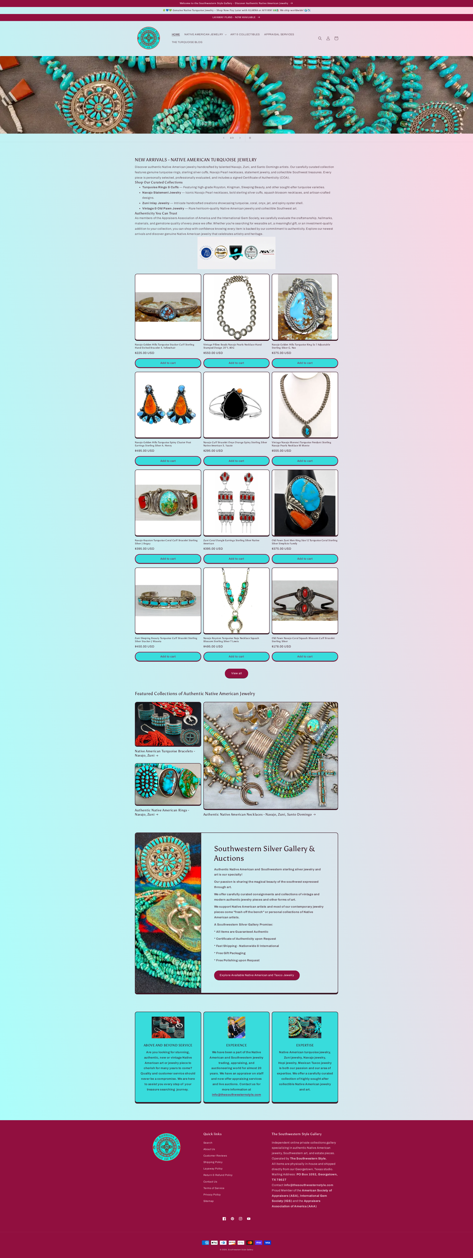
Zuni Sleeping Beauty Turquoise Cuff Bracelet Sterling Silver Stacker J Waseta (166, 640)
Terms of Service (213, 1188)
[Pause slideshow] (249, 138)
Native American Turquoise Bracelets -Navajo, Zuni (165, 753)
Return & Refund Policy (218, 1175)
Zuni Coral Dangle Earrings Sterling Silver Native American (231, 542)
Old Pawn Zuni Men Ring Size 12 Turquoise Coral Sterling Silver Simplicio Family (304, 542)
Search (207, 1142)
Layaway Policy (213, 1168)
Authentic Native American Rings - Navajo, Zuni (162, 812)
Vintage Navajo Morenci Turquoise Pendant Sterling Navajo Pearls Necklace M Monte (301, 444)
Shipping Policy (213, 1162)
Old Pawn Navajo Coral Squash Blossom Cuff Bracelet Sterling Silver (303, 640)
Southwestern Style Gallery (240, 1250)
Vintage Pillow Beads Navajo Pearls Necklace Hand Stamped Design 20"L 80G (232, 346)
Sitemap (208, 1201)
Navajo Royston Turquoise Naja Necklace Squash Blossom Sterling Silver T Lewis (231, 640)
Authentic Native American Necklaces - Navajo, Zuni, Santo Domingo (257, 814)
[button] (205, 34)
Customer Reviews (215, 1155)
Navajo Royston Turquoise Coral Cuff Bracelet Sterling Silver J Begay (166, 542)
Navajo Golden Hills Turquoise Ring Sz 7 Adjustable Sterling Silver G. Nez (301, 346)
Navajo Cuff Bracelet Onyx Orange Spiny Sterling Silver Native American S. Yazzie (235, 444)
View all (236, 673)
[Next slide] (240, 138)
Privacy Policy (212, 1194)
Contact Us (210, 1181)
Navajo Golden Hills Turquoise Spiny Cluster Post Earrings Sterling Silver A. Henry (163, 444)
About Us (209, 1149)
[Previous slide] (224, 138)
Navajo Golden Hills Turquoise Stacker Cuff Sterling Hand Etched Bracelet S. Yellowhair (164, 346)
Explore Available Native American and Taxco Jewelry (257, 975)
